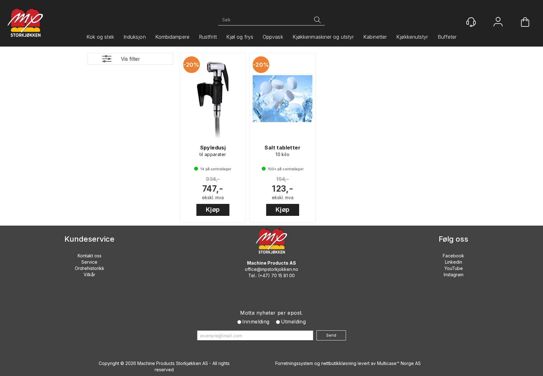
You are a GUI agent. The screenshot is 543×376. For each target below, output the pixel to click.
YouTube (453, 268)
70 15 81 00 (283, 275)
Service (89, 262)
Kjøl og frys (239, 37)
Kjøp (213, 209)
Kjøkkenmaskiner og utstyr (323, 37)
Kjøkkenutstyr (412, 37)
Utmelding (293, 321)
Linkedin (453, 262)
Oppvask (273, 37)
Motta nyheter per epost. (271, 313)
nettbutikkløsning (338, 363)
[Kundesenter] (471, 22)
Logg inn (498, 22)
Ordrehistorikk (89, 268)
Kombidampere (172, 37)
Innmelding (256, 321)
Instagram (453, 274)
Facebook (453, 255)
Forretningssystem (294, 363)
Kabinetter (375, 37)
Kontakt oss (89, 255)
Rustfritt (208, 37)
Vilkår (89, 274)
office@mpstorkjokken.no (271, 269)
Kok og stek (100, 37)
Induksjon (134, 37)
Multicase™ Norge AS (399, 363)
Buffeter (447, 37)
